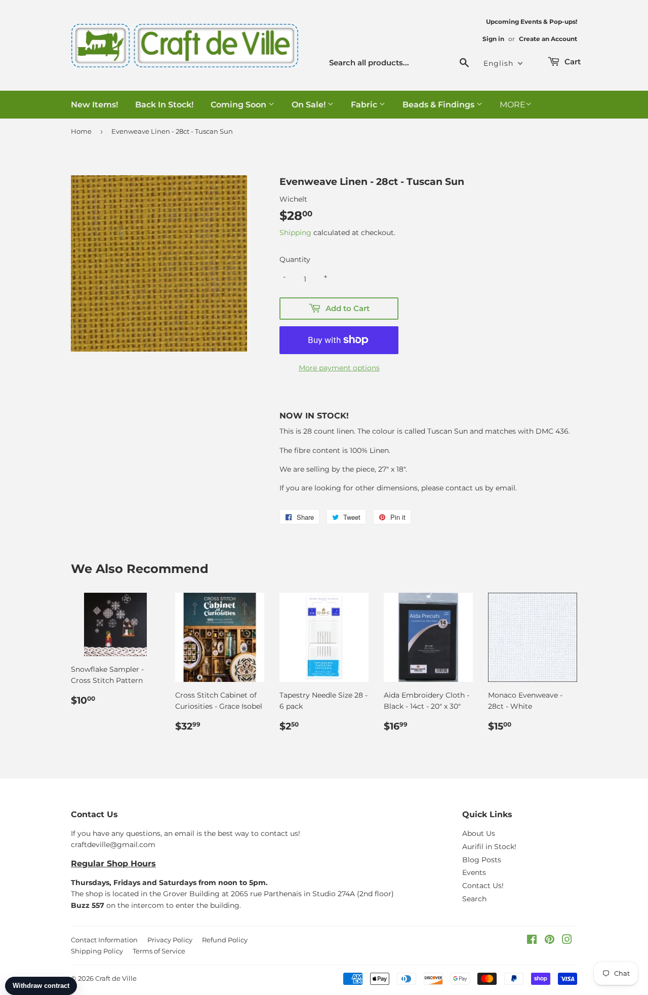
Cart (571, 61)
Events (474, 872)
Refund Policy (225, 940)
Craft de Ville (116, 978)
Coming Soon (239, 104)
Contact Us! (483, 885)
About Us (478, 833)
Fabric (365, 104)
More (512, 104)
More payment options (339, 367)
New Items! (94, 104)
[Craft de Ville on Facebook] (531, 940)
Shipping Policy (97, 951)
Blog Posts (481, 859)
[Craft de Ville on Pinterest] (549, 940)
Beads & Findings (439, 104)
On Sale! (310, 104)
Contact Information (104, 940)
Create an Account (548, 39)
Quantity (294, 259)
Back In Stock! (164, 104)
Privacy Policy (169, 940)
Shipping (295, 232)
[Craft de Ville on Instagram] (567, 940)
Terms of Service (159, 951)
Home (81, 131)
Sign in (493, 39)
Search (474, 898)
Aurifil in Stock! (489, 846)
